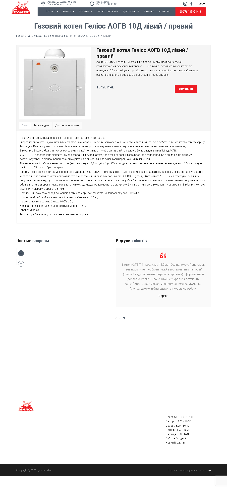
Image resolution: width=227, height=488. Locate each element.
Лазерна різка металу (79, 428)
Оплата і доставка (107, 11)
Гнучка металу (74, 434)
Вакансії (149, 11)
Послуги (84, 11)
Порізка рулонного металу (82, 440)
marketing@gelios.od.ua (130, 450)
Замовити (185, 88)
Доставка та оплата (67, 125)
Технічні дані (41, 125)
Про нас (50, 11)
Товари (67, 11)
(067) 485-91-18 (191, 11)
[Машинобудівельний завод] (21, 7)
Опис (25, 125)
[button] (116, 318)
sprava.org (204, 470)
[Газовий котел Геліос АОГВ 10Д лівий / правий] (55, 83)
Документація (131, 11)
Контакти (164, 11)
